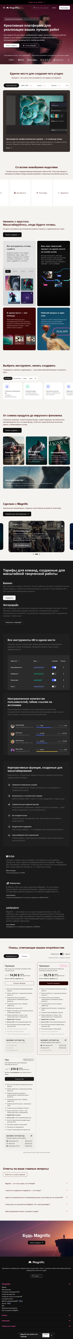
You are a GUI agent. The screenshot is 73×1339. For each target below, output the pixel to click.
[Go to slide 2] (36, 554)
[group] (16, 956)
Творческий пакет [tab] (11, 85)
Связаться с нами (8, 1326)
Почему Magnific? (30, 45)
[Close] (51, 1335)
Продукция (6, 1284)
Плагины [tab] (56, 85)
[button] (36, 1275)
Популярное (8, 378)
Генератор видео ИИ (8, 1294)
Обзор (8, 148)
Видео (25, 378)
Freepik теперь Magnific (35, 2)
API (3, 1306)
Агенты (6, 1303)
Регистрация (64, 8)
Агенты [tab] (41, 85)
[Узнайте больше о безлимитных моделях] (65, 1040)
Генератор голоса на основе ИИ (12, 1296)
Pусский (36, 1276)
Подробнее (9, 598)
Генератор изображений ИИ (10, 1292)
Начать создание (11, 235)
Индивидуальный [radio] (11, 956)
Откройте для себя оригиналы (16, 514)
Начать (4, 1315)
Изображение (17, 378)
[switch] (62, 954)
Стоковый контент (7, 1299)
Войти (54, 8)
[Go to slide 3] (39, 554)
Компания (6, 1321)
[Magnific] (36, 1262)
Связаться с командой (13, 622)
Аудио (30, 378)
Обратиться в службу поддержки (15, 1174)
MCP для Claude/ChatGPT (12, 1301)
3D (35, 378)
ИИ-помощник (6, 1289)
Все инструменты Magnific (10, 1310)
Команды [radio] (24, 956)
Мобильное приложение (9, 1308)
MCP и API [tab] (26, 85)
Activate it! (46, 1335)
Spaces (4, 1287)
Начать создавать (11, 45)
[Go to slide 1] (33, 554)
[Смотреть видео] (36, 536)
